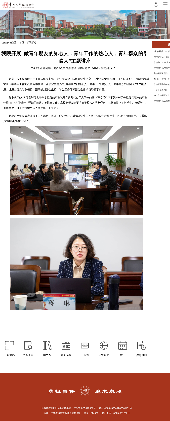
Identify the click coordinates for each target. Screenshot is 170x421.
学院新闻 (31, 42)
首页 (21, 42)
